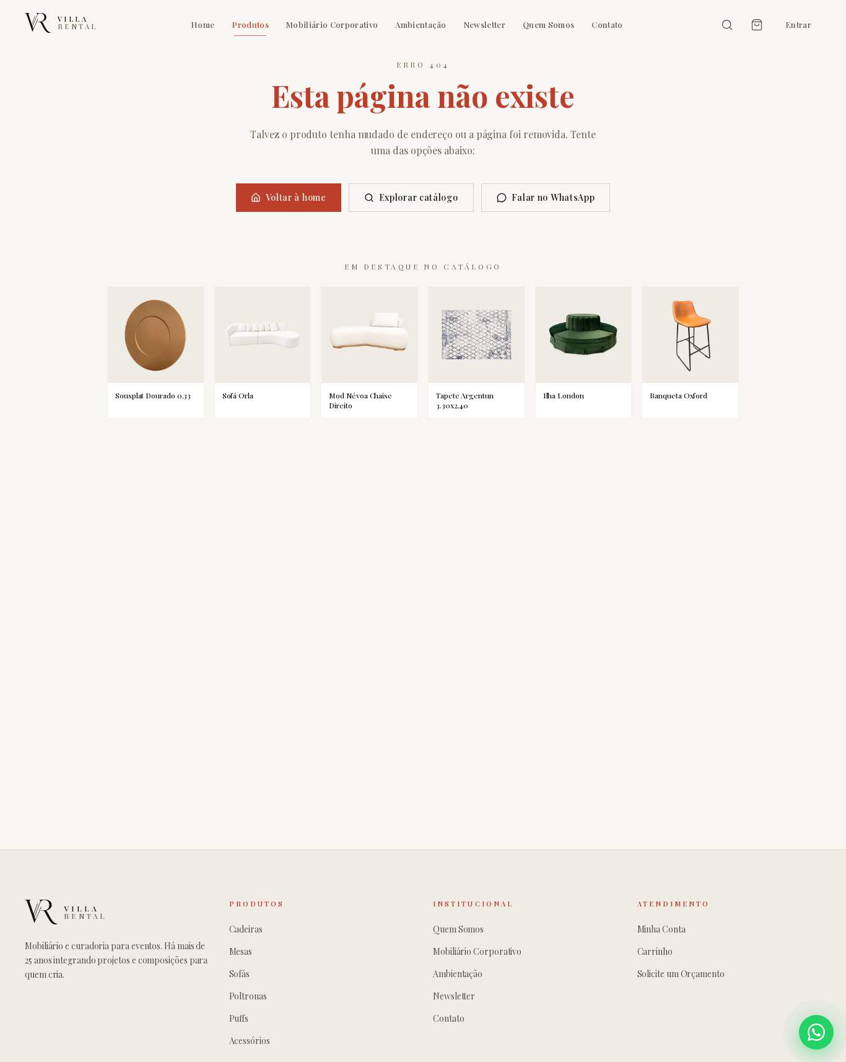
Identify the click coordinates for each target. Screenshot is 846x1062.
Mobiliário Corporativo (332, 24)
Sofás (239, 974)
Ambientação (421, 24)
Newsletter (484, 24)
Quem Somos (548, 24)
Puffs (239, 1018)
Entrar (798, 24)
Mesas (241, 951)
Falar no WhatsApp (553, 197)
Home (202, 24)
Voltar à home (296, 197)
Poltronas (248, 996)
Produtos (250, 24)
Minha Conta (661, 929)
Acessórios (249, 1041)
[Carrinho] (756, 25)
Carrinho (655, 951)
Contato (606, 24)
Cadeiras (246, 929)
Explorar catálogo (418, 197)
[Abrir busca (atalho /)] (727, 25)
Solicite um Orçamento (681, 974)
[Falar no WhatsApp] (816, 1032)
